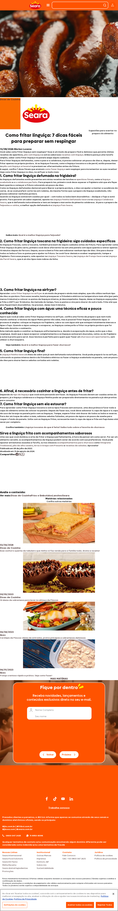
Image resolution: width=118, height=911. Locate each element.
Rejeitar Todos (105, 905)
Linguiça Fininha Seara (13, 354)
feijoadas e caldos (9, 205)
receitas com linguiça (72, 154)
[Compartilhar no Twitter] (20, 454)
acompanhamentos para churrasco (75, 442)
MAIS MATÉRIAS (59, 678)
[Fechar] (113, 894)
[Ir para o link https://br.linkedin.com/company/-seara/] (71, 799)
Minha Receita (9, 865)
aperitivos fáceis (85, 179)
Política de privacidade (106, 858)
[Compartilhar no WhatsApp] (23, 454)
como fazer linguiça (54, 169)
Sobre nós (41, 865)
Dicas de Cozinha (21, 495)
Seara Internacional (11, 855)
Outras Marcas (44, 855)
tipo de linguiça (21, 394)
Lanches (57, 495)
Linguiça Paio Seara (62, 205)
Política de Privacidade (25, 899)
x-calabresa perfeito (26, 182)
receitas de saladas (75, 445)
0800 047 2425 (13, 835)
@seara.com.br (24, 829)
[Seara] (35, 5)
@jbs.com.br (8, 826)
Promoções (8, 871)
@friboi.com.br (24, 826)
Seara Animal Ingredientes (15, 868)
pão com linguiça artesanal (17, 166)
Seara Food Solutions (12, 858)
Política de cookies (104, 855)
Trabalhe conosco (59, 807)
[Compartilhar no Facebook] (17, 454)
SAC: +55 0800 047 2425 (74, 858)
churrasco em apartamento (95, 337)
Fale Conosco (69, 855)
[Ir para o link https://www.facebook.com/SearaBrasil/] (47, 799)
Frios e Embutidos (41, 495)
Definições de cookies (15, 905)
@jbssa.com (8, 829)
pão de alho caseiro (22, 445)
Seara (65, 495)
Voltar (50, 754)
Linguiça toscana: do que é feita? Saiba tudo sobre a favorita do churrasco (65, 427)
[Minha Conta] (112, 5)
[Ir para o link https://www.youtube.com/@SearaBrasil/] (63, 799)
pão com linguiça (32, 154)
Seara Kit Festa (9, 861)
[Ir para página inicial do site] (59, 790)
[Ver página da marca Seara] (36, 113)
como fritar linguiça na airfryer (26, 293)
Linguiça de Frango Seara (89, 256)
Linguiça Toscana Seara (60, 256)
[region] (59, 900)
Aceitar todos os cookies (80, 905)
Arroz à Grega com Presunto (48, 445)
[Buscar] (104, 5)
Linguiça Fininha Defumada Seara (70, 199)
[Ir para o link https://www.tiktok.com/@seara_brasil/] (55, 799)
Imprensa (41, 858)
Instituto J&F (43, 861)
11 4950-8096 (36, 835)
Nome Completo (44, 709)
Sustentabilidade (45, 868)
